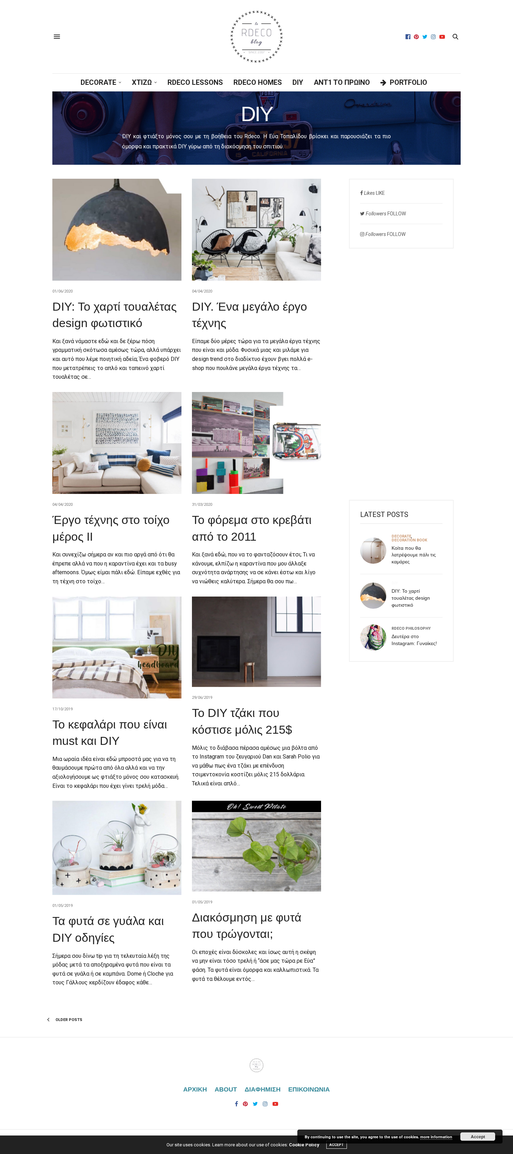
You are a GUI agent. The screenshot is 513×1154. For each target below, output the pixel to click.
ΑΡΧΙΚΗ (195, 1089)
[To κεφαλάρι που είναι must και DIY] (116, 647)
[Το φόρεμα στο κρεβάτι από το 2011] (256, 443)
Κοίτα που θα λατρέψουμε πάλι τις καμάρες (414, 554)
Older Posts (68, 1020)
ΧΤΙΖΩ (142, 82)
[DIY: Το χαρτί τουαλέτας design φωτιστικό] (116, 230)
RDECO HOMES (257, 82)
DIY (297, 82)
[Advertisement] (401, 374)
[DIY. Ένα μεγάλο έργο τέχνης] (256, 230)
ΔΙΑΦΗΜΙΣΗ (263, 1089)
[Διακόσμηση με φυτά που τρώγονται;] (256, 846)
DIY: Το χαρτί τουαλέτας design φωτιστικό (411, 597)
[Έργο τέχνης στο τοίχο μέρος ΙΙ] (116, 443)
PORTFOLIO (408, 82)
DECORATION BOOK (409, 540)
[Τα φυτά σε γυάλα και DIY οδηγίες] (116, 848)
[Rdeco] (256, 36)
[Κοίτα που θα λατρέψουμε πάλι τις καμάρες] (376, 551)
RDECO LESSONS (195, 82)
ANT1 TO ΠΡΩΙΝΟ (342, 82)
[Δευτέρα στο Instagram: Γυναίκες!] (376, 637)
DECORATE (98, 82)
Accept (478, 1136)
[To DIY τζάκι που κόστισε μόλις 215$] (256, 642)
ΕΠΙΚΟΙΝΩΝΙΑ (309, 1089)
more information (436, 1136)
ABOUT (226, 1089)
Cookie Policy (304, 1144)
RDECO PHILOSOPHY (411, 628)
